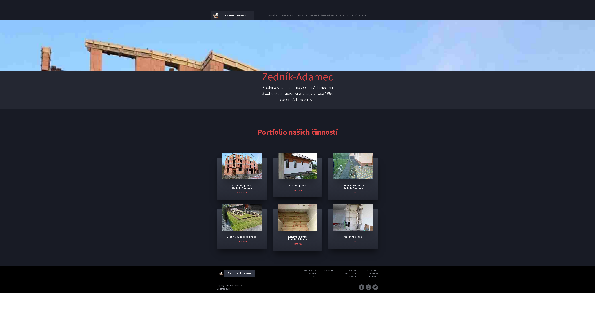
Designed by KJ (223, 289)
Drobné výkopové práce (323, 15)
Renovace (302, 15)
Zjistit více (297, 190)
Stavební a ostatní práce (279, 15)
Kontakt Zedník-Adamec (353, 15)
